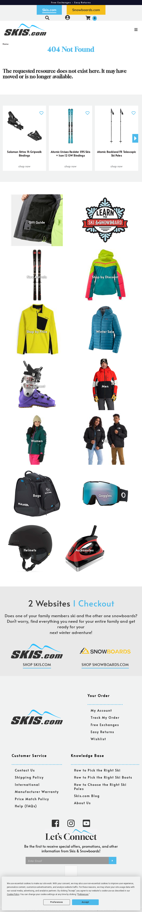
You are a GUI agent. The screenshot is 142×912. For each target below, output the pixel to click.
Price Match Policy (32, 799)
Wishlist (98, 739)
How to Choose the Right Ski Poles (100, 787)
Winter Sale (105, 332)
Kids (105, 441)
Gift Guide (37, 222)
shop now (24, 166)
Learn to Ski (105, 222)
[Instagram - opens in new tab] (71, 823)
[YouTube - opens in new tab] (86, 823)
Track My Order (105, 718)
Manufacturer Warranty (37, 792)
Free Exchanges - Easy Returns (71, 2)
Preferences (56, 902)
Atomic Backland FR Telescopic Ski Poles (116, 153)
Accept (85, 902)
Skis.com (49, 10)
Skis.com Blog (87, 796)
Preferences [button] (83, 894)
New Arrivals (37, 277)
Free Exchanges (105, 725)
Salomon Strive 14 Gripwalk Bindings (24, 153)
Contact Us (25, 770)
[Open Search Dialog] (47, 18)
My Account (101, 710)
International (27, 785)
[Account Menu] (67, 18)
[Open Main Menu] (118, 30)
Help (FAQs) (26, 806)
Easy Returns (102, 732)
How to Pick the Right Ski (97, 770)
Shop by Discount (105, 277)
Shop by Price (36, 332)
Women (37, 441)
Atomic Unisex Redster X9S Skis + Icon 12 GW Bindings (70, 153)
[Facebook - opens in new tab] (55, 823)
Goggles (105, 495)
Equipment (37, 386)
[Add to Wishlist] (41, 111)
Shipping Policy (29, 777)
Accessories (85, 550)
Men (105, 386)
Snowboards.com (86, 10)
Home (6, 43)
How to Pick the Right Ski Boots (103, 777)
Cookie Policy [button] (13, 894)
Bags (37, 495)
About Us (82, 803)
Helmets (30, 550)
